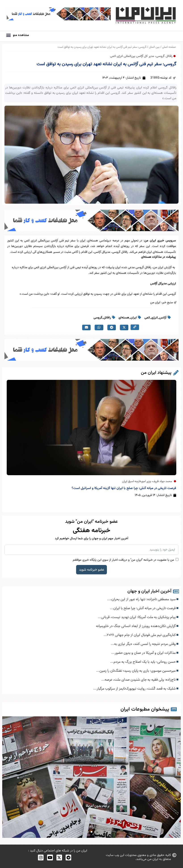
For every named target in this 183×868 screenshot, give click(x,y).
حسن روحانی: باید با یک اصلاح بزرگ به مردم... (143, 662)
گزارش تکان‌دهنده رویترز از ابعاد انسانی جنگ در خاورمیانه (136, 626)
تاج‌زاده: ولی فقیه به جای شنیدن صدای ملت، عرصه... (139, 680)
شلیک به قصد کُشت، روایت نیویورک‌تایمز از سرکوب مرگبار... (135, 688)
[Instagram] (41, 857)
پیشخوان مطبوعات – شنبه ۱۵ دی (92, 777)
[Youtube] (50, 857)
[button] (8, 35)
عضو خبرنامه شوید (91, 570)
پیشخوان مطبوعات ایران (145, 709)
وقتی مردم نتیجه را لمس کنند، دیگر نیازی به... (144, 644)
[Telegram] (68, 857)
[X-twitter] (59, 857)
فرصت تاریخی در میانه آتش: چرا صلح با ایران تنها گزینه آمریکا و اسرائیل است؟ (124, 488)
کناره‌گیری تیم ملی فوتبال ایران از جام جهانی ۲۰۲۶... (140, 635)
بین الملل (154, 47)
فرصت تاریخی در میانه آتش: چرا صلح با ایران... (143, 608)
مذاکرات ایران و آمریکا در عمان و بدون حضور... (144, 653)
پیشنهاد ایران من (156, 372)
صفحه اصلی (169, 47)
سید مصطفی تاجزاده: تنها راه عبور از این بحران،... (142, 599)
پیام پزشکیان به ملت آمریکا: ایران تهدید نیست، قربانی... (137, 617)
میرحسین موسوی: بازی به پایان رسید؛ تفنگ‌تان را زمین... (136, 671)
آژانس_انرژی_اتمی (155, 317)
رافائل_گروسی (102, 317)
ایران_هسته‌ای (128, 317)
